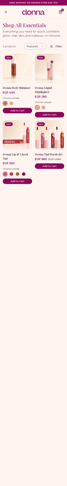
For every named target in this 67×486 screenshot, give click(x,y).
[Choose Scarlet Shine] (5, 174)
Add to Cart (17, 110)
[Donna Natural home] (33, 12)
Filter (58, 46)
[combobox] (35, 46)
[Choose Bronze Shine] (17, 174)
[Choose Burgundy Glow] (23, 174)
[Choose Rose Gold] (43, 107)
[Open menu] (6, 12)
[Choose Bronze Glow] (5, 103)
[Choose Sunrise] (37, 107)
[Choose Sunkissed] (11, 103)
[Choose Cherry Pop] (11, 174)
